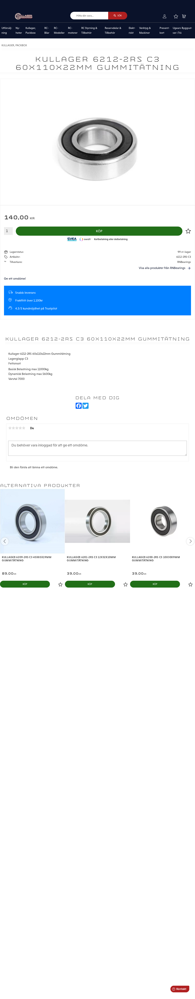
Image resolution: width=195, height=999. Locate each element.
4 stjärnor (20, 428)
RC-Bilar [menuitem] (46, 30)
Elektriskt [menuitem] (132, 30)
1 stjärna (10, 428)
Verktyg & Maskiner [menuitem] (145, 30)
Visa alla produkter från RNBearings (162, 268)
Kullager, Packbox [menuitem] (31, 30)
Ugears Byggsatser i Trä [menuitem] (182, 30)
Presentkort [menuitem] (164, 30)
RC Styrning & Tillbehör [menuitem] (89, 30)
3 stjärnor (16, 428)
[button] (176, 16)
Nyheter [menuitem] (19, 30)
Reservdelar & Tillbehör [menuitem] (113, 30)
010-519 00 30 (16, 2)
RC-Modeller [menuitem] (59, 30)
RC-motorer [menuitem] (73, 30)
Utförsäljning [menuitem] (7, 30)
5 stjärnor (23, 428)
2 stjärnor (13, 428)
